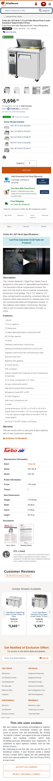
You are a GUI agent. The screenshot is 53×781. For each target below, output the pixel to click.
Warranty (20, 215)
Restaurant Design (35, 682)
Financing (45, 215)
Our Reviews (6, 709)
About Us (5, 705)
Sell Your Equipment (35, 694)
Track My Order (34, 714)
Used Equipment (8, 682)
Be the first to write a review (18, 576)
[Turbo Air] (15, 450)
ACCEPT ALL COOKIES (26, 767)
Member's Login (34, 705)
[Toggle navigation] (50, 4)
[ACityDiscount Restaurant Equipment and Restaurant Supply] (9, 3)
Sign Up (45, 658)
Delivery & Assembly (35, 686)
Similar (43, 226)
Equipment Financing (36, 673)
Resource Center (8, 714)
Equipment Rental (34, 678)
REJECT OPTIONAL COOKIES (26, 774)
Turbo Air (7, 28)
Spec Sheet (8, 215)
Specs (9, 226)
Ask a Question (33, 216)
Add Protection (42, 181)
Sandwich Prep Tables (14, 17)
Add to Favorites (10, 32)
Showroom (6, 673)
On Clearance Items (9, 678)
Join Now (44, 192)
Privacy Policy (43, 757)
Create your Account (36, 709)
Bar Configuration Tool (36, 690)
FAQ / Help (6, 718)
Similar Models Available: (14, 122)
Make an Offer (7, 690)
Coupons (5, 694)
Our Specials (6, 686)
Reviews (26, 226)
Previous (3, 612)
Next (49, 612)
